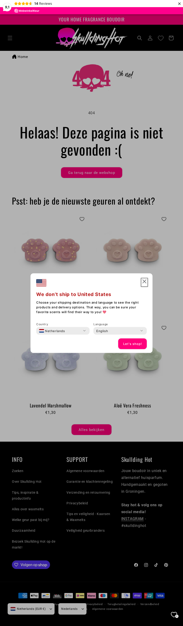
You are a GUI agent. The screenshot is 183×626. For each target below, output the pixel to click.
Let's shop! (132, 344)
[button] (144, 282)
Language (100, 324)
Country (42, 324)
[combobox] (52, 330)
